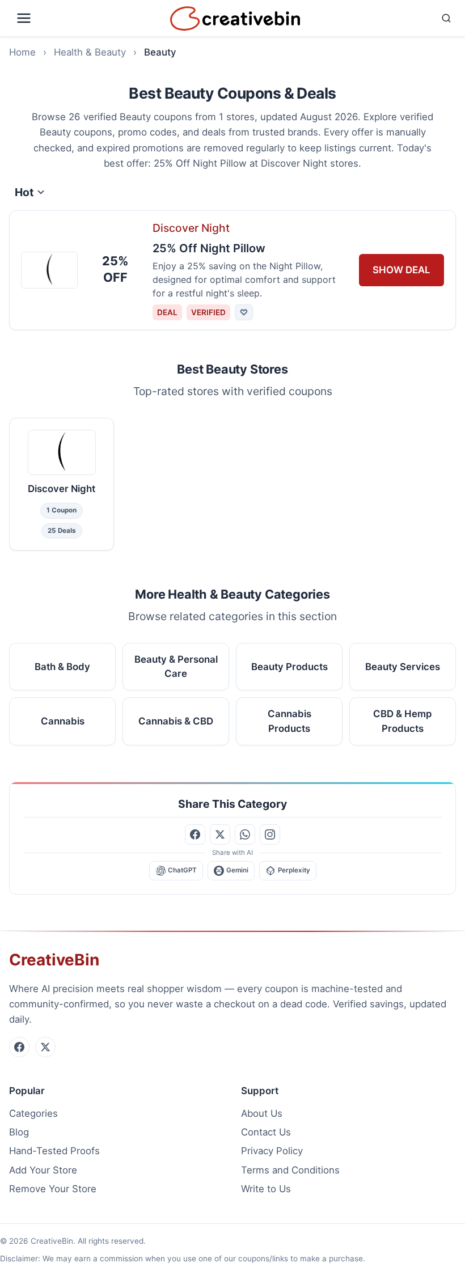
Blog (19, 1132)
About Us (261, 1113)
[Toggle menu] (87, 18)
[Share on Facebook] (195, 834)
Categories (33, 1113)
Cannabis (62, 721)
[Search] (380, 18)
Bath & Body (62, 666)
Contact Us (266, 1132)
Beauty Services (402, 666)
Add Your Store (43, 1170)
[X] (45, 1047)
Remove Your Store (52, 1188)
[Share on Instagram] (270, 834)
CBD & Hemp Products (402, 721)
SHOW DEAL (401, 270)
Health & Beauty (90, 52)
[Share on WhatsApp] (245, 834)
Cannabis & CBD (175, 721)
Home (22, 52)
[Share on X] (220, 834)
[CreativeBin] (235, 18)
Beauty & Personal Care (176, 666)
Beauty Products (289, 666)
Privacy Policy (272, 1150)
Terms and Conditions (290, 1170)
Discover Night (191, 228)
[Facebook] (19, 1047)
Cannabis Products (289, 721)
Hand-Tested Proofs (54, 1150)
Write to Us (266, 1188)
